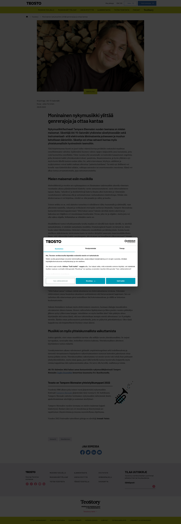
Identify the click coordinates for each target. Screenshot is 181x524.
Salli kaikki (121, 281)
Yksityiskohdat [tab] (90, 248)
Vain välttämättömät (60, 281)
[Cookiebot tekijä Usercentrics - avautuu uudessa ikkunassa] (126, 241)
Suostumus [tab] (59, 249)
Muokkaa (89, 281)
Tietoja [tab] (121, 248)
